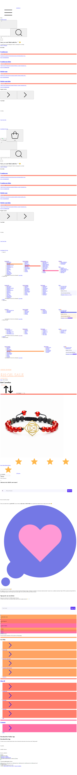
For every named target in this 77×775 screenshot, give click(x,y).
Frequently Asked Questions (7, 667)
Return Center (5, 649)
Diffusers (60, 261)
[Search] (18, 32)
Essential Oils (7, 261)
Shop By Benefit (25, 261)
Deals (59, 266)
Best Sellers (4, 700)
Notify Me (2, 476)
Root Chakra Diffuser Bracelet (5, 465)
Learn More (20, 275)
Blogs (3, 732)
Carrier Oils (6, 309)
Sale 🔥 (60, 309)
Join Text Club (70, 318)
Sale (3, 718)
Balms (4, 299)
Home (1, 379)
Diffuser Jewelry (43, 261)
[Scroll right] (25, 95)
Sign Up (70, 490)
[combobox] (4, 490)
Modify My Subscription (7, 658)
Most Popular (43, 285)
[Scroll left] (8, 95)
